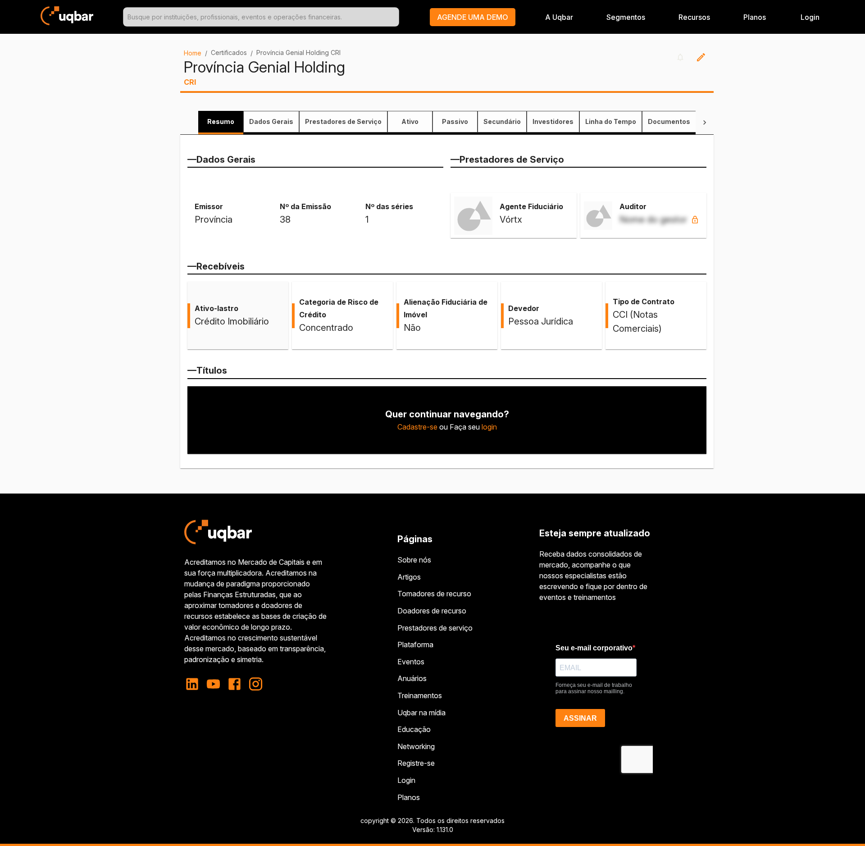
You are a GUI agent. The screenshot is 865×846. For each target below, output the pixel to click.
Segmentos (625, 17)
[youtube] (213, 684)
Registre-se (416, 763)
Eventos (410, 661)
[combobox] (261, 17)
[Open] (395, 17)
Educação (414, 729)
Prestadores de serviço (435, 627)
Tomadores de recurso (434, 593)
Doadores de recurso (431, 610)
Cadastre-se (417, 426)
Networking (416, 746)
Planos (754, 17)
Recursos (694, 17)
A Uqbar (559, 17)
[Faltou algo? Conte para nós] (701, 57)
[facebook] (234, 684)
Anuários (412, 678)
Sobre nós (414, 559)
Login (406, 780)
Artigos (409, 576)
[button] (472, 17)
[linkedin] (194, 684)
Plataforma (415, 644)
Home (192, 53)
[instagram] (255, 684)
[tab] (220, 122)
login (489, 426)
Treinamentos (419, 695)
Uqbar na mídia (421, 712)
